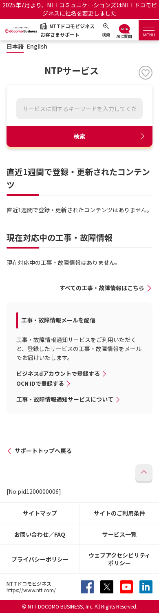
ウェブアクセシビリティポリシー (119, 559)
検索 (79, 136)
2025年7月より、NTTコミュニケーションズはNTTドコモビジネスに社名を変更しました (79, 9)
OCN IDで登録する (40, 383)
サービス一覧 (119, 534)
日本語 (15, 46)
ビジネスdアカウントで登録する (58, 373)
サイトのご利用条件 (119, 513)
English (37, 46)
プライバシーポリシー (39, 559)
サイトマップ (40, 513)
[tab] (149, 30)
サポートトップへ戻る (43, 450)
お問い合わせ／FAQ (39, 534)
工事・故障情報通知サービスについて (64, 399)
